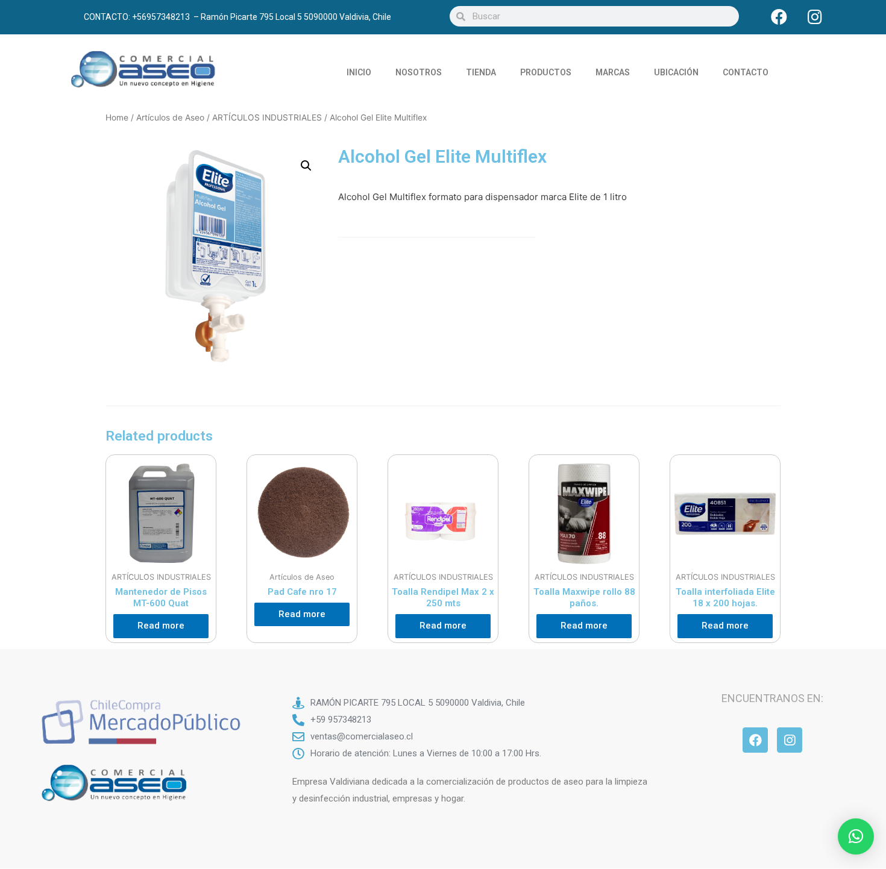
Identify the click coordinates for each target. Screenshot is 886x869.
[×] (856, 836)
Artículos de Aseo (170, 117)
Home (116, 117)
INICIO (359, 72)
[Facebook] (779, 16)
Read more (160, 625)
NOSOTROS (418, 72)
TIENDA (481, 72)
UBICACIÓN (676, 72)
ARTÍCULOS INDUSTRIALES (267, 117)
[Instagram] (815, 16)
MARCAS (612, 72)
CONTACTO (745, 72)
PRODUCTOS (545, 72)
